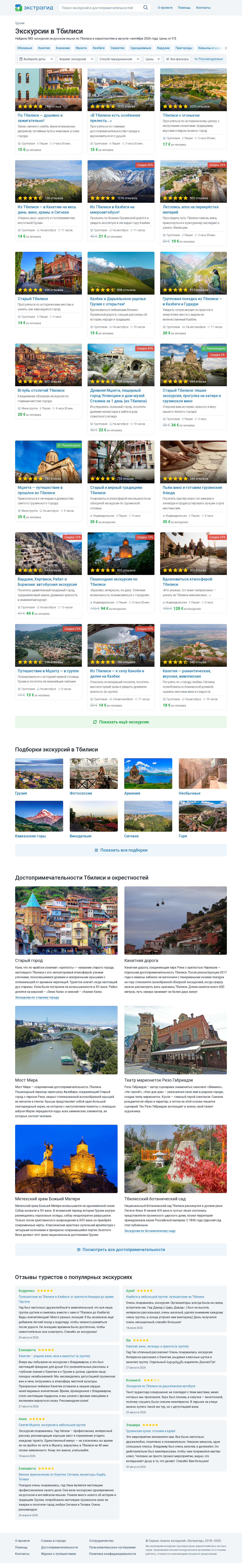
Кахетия (44, 48)
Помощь (184, 7)
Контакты (203, 7)
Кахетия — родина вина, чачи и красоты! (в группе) (54, 1356)
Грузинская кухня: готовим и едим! (150, 1431)
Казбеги (99, 48)
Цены (150, 59)
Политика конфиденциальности (112, 1554)
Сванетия (117, 48)
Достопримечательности (59, 1547)
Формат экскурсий (72, 59)
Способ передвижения (116, 59)
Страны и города (53, 1541)
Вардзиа (163, 48)
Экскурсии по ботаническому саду (149, 1231)
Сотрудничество (101, 1541)
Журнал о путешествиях (58, 1554)
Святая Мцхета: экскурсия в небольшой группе (52, 1425)
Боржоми (63, 48)
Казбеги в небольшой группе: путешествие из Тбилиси (165, 1297)
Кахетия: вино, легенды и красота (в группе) (157, 1346)
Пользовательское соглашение (112, 1547)
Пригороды (184, 48)
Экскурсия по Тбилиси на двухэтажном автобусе (160, 1386)
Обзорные (24, 48)
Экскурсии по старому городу (37, 997)
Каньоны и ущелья (212, 48)
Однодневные (140, 48)
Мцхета (81, 48)
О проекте (165, 7)
